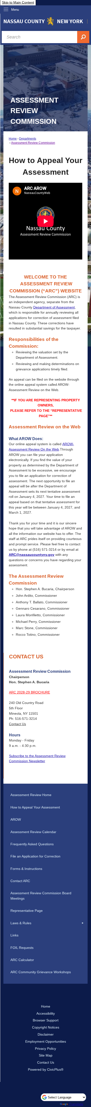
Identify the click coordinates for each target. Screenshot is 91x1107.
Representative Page (26, 911)
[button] (83, 923)
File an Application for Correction (35, 856)
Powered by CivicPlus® (45, 1069)
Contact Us (17, 724)
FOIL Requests (21, 948)
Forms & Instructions (26, 869)
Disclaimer (46, 1034)
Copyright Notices (45, 1027)
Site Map (45, 1055)
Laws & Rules (20, 923)
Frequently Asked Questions (32, 844)
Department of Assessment (54, 307)
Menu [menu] (15, 9)
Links (14, 935)
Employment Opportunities (45, 1041)
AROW (15, 819)
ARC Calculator (22, 960)
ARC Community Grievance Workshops (40, 972)
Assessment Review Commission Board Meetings (40, 895)
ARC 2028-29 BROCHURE (29, 692)
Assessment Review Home (30, 795)
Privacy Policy (45, 1048)
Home (13, 138)
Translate (76, 1104)
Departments (27, 138)
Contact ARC (20, 881)
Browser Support (45, 1020)
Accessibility (45, 1013)
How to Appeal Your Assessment (35, 807)
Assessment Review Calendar (33, 832)
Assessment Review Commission (33, 142)
